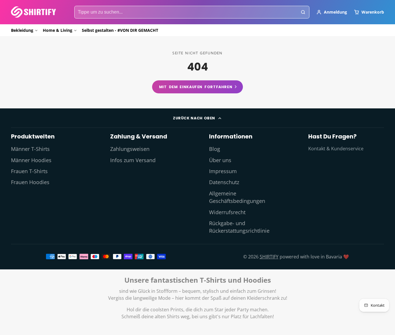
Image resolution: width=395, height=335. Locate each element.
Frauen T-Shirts (29, 171)
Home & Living (57, 30)
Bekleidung (22, 30)
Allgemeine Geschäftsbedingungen (237, 197)
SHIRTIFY (269, 256)
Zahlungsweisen (129, 148)
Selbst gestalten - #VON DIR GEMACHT (120, 30)
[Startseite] (33, 12)
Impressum (223, 171)
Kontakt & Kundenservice (335, 148)
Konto (331, 12)
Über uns (220, 160)
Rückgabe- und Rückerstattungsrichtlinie (239, 227)
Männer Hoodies (31, 160)
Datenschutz (224, 182)
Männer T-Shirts (30, 148)
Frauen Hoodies (30, 182)
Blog (214, 148)
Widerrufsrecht (227, 212)
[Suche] (303, 12)
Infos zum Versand (133, 160)
